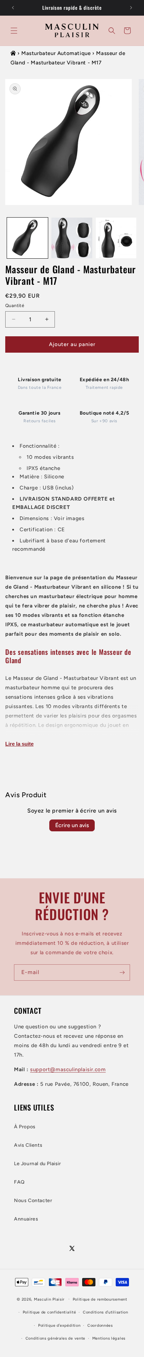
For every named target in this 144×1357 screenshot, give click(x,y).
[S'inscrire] (122, 972)
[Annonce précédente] (13, 7)
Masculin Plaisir (49, 1299)
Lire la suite (19, 744)
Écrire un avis (72, 825)
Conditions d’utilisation (105, 1312)
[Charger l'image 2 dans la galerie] (71, 238)
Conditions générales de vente (55, 1338)
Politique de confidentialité (49, 1312)
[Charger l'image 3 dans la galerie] (116, 238)
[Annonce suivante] (131, 7)
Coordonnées (100, 1325)
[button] (14, 30)
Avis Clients (28, 1145)
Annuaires (26, 1219)
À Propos (25, 1127)
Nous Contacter (33, 1200)
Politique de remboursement (100, 1299)
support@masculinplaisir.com (68, 1069)
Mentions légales (108, 1338)
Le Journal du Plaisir (37, 1164)
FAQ (19, 1182)
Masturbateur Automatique (56, 53)
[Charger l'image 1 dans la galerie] (27, 238)
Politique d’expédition (59, 1325)
